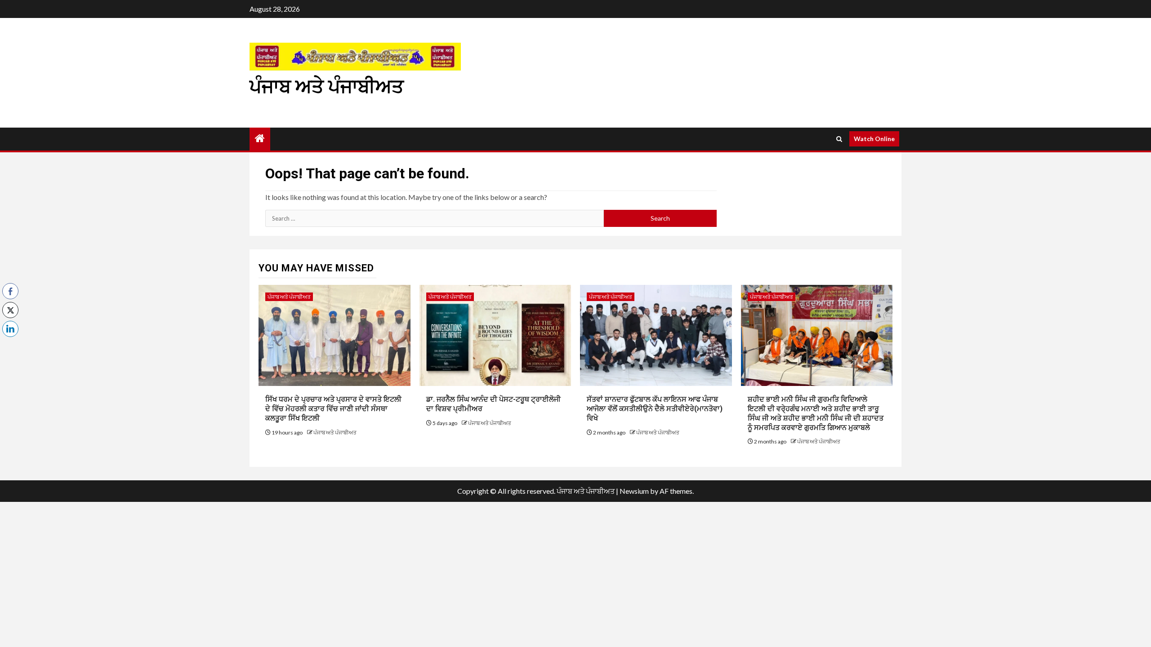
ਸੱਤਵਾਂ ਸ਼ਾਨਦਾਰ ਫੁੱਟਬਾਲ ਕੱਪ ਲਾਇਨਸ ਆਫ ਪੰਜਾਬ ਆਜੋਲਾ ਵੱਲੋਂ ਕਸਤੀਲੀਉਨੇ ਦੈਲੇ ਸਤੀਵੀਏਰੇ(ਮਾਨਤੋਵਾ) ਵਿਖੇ (655, 408)
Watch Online (874, 138)
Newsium (634, 491)
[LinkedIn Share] (10, 329)
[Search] (839, 139)
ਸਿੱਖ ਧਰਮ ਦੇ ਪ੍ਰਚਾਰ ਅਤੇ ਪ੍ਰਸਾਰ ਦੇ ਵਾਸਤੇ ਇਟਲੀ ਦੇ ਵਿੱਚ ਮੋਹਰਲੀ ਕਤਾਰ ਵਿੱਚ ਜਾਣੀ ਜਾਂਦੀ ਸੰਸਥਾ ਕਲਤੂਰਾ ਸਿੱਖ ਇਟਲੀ (333, 408)
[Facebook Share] (10, 291)
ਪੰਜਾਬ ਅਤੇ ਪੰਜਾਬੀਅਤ (327, 86)
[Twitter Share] (10, 310)
